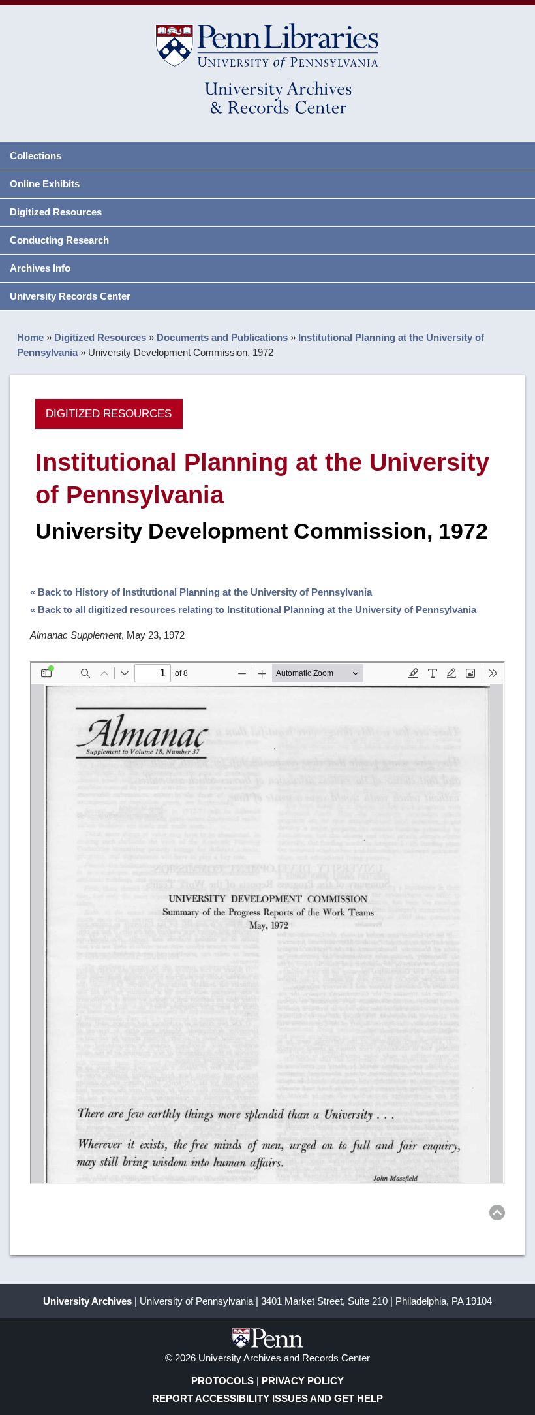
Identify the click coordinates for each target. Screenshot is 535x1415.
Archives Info (40, 268)
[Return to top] (497, 1215)
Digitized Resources (56, 211)
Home (30, 337)
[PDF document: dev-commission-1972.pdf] (267, 922)
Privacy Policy (303, 1380)
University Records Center (70, 296)
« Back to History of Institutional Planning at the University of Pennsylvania (201, 591)
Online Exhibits (45, 183)
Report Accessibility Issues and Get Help (267, 1398)
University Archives (87, 1301)
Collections (35, 155)
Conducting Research (59, 240)
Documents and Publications (222, 337)
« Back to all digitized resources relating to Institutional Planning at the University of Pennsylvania (253, 609)
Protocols (222, 1380)
